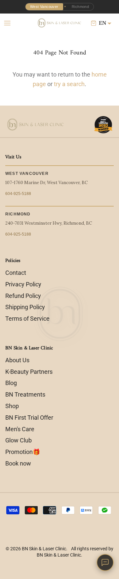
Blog (11, 382)
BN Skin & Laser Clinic (44, 548)
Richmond (80, 7)
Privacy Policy (23, 284)
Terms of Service (27, 318)
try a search (69, 83)
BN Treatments (25, 394)
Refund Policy (23, 295)
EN (102, 23)
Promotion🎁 (22, 451)
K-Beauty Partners (29, 371)
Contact (15, 272)
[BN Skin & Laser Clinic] (59, 23)
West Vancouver (44, 7)
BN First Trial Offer (29, 417)
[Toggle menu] (7, 23)
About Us (17, 360)
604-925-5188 (18, 193)
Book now (18, 463)
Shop (12, 405)
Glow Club (18, 440)
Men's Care (19, 429)
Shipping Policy (25, 307)
